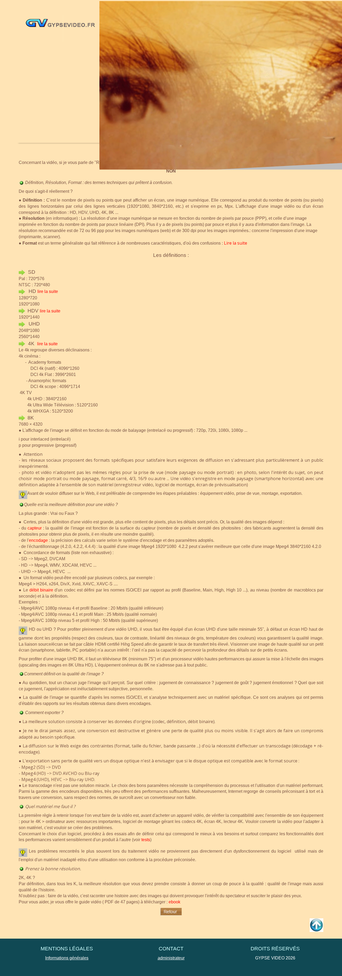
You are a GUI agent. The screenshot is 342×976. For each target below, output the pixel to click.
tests (145, 839)
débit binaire (41, 590)
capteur (35, 528)
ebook (174, 902)
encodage (38, 540)
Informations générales (66, 958)
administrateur (171, 958)
